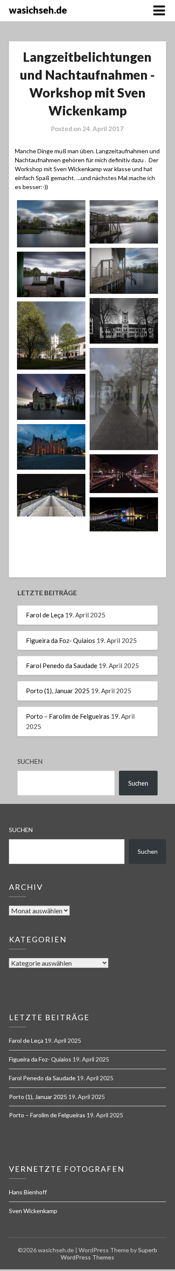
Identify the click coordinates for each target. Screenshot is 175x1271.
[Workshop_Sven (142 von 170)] (124, 473)
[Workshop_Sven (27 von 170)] (51, 223)
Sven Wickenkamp (33, 1210)
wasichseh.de (38, 10)
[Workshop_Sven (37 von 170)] (124, 270)
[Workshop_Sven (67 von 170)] (124, 399)
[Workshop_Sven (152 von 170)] (51, 495)
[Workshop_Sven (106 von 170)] (51, 447)
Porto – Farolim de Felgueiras (68, 716)
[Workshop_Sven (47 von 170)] (51, 335)
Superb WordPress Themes (109, 1253)
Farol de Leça (45, 615)
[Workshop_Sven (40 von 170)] (124, 321)
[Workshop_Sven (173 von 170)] (124, 514)
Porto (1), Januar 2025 (58, 690)
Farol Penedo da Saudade (61, 665)
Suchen (29, 761)
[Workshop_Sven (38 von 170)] (51, 274)
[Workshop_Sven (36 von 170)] (124, 222)
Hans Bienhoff (28, 1192)
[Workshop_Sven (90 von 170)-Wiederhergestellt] (51, 396)
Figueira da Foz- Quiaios (60, 640)
